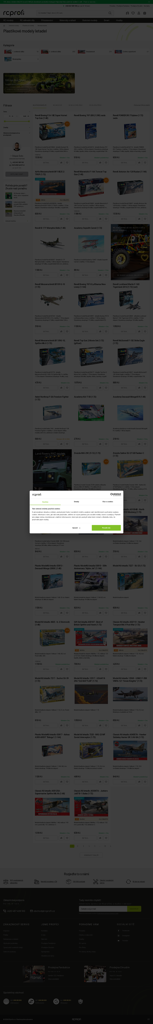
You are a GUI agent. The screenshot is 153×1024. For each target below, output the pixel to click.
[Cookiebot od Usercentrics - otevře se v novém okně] (112, 494)
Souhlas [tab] (45, 502)
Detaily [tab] (76, 501)
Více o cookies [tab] (107, 501)
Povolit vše (106, 528)
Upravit (75, 528)
